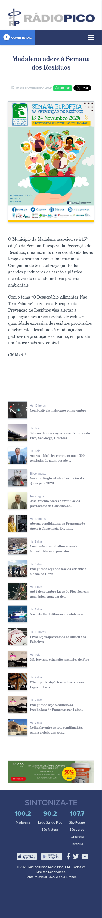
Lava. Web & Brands (62, 877)
